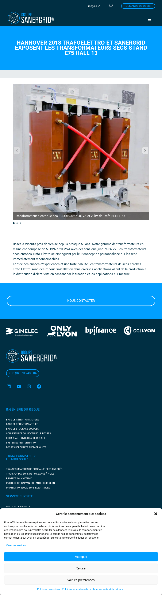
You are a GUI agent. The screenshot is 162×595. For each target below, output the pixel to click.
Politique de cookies (48, 589)
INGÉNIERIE (15, 409)
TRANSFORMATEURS (21, 456)
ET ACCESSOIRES (18, 459)
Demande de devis (138, 5)
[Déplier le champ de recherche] (110, 6)
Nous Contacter (81, 301)
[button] (156, 514)
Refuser (81, 568)
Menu (151, 20)
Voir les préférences (81, 580)
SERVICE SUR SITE (19, 496)
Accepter (81, 556)
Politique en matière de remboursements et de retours (92, 589)
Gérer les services (16, 545)
